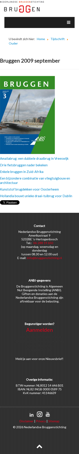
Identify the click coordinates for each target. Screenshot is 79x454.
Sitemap (53, 421)
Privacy (41, 421)
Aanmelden (39, 329)
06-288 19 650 (43, 243)
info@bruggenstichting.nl (44, 258)
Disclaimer (27, 421)
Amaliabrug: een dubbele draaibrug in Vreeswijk (34, 158)
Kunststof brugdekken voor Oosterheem (29, 189)
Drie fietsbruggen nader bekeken (24, 165)
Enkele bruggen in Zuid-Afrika (21, 172)
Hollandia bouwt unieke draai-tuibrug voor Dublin (36, 196)
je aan (27, 359)
